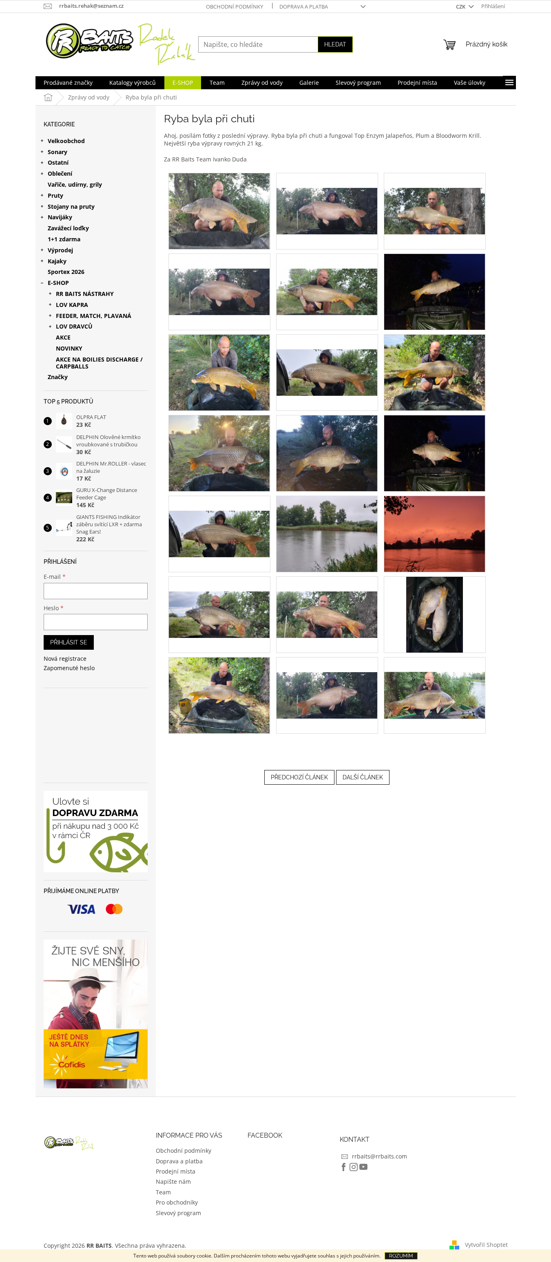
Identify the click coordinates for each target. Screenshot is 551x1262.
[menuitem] (68, 82)
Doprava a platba (303, 6)
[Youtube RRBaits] (363, 1167)
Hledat (335, 44)
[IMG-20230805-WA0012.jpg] (219, 372)
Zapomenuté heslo (69, 668)
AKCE (63, 337)
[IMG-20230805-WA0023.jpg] (327, 533)
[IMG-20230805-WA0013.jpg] (327, 357)
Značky (58, 377)
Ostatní (58, 162)
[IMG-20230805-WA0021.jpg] (434, 453)
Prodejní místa (175, 1171)
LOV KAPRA (72, 305)
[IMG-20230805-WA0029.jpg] (219, 695)
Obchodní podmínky (234, 6)
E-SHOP (58, 283)
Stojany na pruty (71, 206)
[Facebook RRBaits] (344, 1167)
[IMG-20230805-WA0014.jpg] (434, 372)
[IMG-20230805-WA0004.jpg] (219, 210)
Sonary (57, 152)
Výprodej (60, 250)
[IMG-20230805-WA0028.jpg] (434, 614)
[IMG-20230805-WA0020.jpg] (327, 453)
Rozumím (401, 1256)
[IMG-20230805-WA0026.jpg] (219, 599)
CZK (461, 6)
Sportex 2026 (66, 272)
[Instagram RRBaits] (354, 1167)
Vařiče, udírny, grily (75, 184)
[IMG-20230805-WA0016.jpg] (219, 453)
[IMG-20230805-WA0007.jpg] (219, 276)
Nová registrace (65, 658)
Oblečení (60, 173)
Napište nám (173, 1181)
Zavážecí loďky (68, 228)
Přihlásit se (68, 642)
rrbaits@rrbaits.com (379, 1156)
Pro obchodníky (177, 1202)
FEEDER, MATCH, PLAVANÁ (93, 316)
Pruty (55, 195)
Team (163, 1192)
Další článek (363, 777)
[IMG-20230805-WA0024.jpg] (434, 533)
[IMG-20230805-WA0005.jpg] (327, 196)
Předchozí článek (299, 777)
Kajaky (57, 261)
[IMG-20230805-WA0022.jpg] (219, 519)
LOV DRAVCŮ (74, 326)
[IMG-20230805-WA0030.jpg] (327, 680)
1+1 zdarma (64, 239)
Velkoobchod (66, 141)
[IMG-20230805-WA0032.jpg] (434, 680)
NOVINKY (69, 348)
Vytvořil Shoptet (486, 1245)
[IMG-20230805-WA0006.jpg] (434, 196)
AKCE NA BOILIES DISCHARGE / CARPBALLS (99, 362)
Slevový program (178, 1213)
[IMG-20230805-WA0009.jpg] (327, 276)
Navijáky (60, 217)
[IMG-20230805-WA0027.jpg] (327, 599)
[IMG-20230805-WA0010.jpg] (434, 291)
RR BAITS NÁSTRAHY (85, 294)
